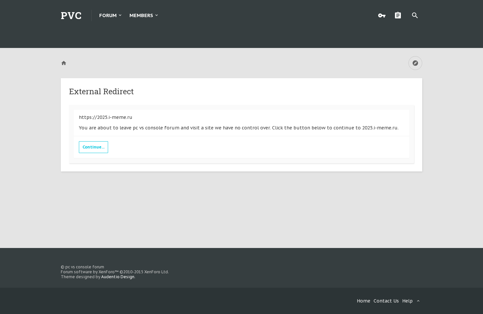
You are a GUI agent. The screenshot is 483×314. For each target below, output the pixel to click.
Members (141, 15)
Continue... (93, 147)
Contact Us (386, 301)
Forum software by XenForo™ (115, 271)
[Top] (460, 305)
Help (407, 301)
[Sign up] (399, 15)
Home (363, 301)
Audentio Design (117, 276)
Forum (108, 15)
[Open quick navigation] (415, 63)
